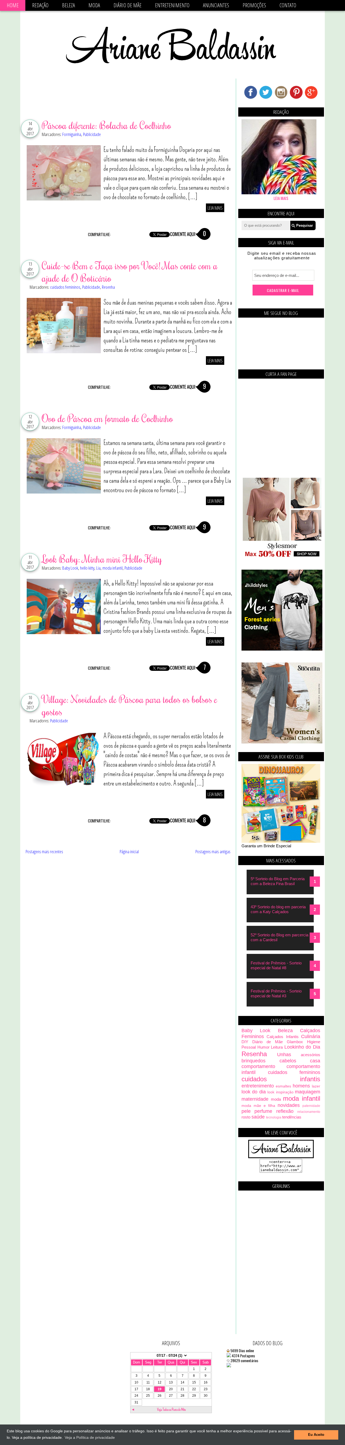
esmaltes (283, 1086)
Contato (288, 5)
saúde (258, 1117)
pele (246, 1111)
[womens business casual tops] (282, 556)
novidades (289, 1105)
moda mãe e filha (258, 1106)
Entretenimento (172, 5)
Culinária (310, 1036)
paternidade (311, 1106)
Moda (94, 5)
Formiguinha (71, 134)
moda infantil (112, 568)
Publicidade (92, 134)
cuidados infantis (281, 1079)
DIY (245, 1041)
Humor (263, 1047)
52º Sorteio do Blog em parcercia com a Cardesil (279, 937)
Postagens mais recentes (44, 851)
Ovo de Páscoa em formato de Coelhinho (107, 418)
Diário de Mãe (127, 5)
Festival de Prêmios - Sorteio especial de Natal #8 (276, 965)
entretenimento (258, 1086)
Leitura (277, 1047)
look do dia (254, 1091)
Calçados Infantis (282, 1036)
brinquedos (253, 1060)
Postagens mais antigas (212, 851)
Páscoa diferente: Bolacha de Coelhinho (106, 125)
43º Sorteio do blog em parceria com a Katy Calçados (278, 909)
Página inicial (129, 851)
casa (315, 1060)
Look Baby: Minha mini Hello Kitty (102, 559)
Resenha (108, 287)
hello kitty (87, 568)
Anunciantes (216, 5)
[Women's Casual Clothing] (282, 742)
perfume (263, 1111)
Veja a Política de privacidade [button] (90, 1437)
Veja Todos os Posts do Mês (171, 1409)
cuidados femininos (65, 287)
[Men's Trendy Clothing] (282, 649)
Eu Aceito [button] (316, 1435)
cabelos (288, 1060)
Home (13, 5)
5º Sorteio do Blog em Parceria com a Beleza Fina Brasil (278, 881)
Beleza (68, 5)
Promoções (254, 5)
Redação (40, 5)
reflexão (285, 1111)
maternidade (255, 1099)
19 (159, 1389)
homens (301, 1086)
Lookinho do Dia (302, 1047)
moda (276, 1099)
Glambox (295, 1041)
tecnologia (273, 1117)
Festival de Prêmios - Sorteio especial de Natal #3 (276, 993)
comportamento (258, 1066)
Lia (98, 568)
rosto (246, 1117)
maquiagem (307, 1091)
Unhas (284, 1054)
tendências (291, 1117)
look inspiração (280, 1092)
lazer (316, 1086)
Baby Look (70, 568)
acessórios (310, 1054)
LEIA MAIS (215, 208)
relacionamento (308, 1112)
